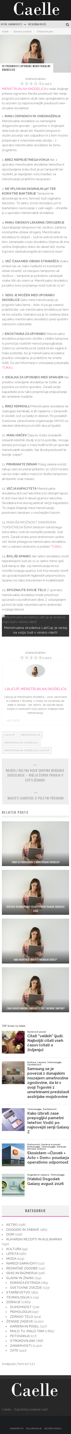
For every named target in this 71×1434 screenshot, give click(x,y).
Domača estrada (25, 1283)
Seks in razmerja (21, 1273)
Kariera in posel (24, 1326)
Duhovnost (21, 1307)
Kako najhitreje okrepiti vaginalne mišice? (35, 959)
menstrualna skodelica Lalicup (26, 750)
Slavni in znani (20, 1278)
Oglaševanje (34, 1428)
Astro (11, 1225)
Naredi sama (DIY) (21, 1263)
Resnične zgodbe (22, 1268)
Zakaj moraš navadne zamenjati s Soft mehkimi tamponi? (35, 1008)
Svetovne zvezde (26, 1288)
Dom (10, 1234)
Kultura (13, 1249)
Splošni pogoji (53, 1428)
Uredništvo (16, 1428)
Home (5, 31)
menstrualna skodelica (21, 742)
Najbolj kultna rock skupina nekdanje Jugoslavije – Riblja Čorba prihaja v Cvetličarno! (35, 775)
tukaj (7, 367)
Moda (11, 1258)
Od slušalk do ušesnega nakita (44, 24)
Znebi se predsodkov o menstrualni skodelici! (35, 862)
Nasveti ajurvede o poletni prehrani (36, 798)
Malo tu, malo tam (27, 1331)
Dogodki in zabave (22, 1229)
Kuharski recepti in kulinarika (34, 1239)
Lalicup (9, 734)
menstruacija (30, 734)
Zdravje (13, 1302)
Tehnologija (17, 1297)
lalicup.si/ (13, 720)
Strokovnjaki (22, 1341)
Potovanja (19, 1336)
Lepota (12, 1254)
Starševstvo (18, 1292)
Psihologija (20, 1312)
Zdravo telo (21, 1317)
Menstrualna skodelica (24, 89)
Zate (14, 1350)
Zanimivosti (21, 1346)
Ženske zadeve (19, 1321)
